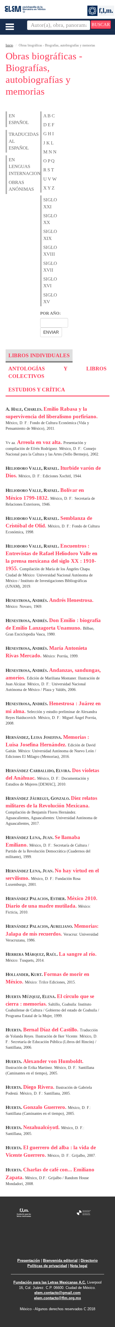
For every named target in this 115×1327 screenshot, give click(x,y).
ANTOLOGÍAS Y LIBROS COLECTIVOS (57, 372)
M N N (49, 152)
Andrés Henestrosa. (71, 600)
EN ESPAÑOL (12, 119)
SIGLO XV (46, 298)
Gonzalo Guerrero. (45, 1107)
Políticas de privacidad (47, 1266)
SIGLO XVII (46, 267)
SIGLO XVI (46, 282)
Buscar (101, 24)
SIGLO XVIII (46, 251)
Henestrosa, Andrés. (27, 600)
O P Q (48, 160)
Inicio (9, 45)
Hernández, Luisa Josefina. (34, 737)
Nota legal (78, 1266)
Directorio (89, 1260)
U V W (50, 179)
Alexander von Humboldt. (53, 1061)
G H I (48, 133)
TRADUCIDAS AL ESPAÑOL (12, 141)
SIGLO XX (46, 219)
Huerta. (14, 1029)
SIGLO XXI (46, 203)
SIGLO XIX (46, 235)
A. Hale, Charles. (25, 409)
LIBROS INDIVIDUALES (39, 355)
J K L (48, 143)
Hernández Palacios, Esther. (36, 898)
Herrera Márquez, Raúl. (32, 954)
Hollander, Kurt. (25, 974)
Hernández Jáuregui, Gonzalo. (38, 798)
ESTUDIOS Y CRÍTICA (36, 390)
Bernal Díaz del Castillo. (51, 1029)
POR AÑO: (50, 313)
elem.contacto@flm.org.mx (57, 1298)
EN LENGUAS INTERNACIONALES (12, 166)
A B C (49, 115)
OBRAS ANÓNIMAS (12, 186)
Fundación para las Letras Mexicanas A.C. (49, 1282)
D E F (48, 124)
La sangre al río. (78, 954)
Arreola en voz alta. (40, 442)
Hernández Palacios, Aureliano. (40, 926)
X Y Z (48, 188)
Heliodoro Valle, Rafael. (33, 468)
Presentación (28, 1260)
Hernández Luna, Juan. (30, 837)
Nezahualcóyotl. (42, 1127)
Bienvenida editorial (60, 1260)
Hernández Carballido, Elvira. (39, 770)
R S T (48, 169)
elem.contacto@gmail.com (57, 1293)
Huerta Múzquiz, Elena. (31, 996)
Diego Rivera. (39, 1087)
